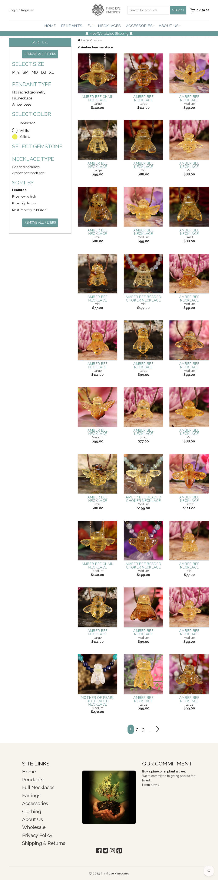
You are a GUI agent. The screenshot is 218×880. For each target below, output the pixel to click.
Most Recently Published (29, 210)
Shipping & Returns (43, 843)
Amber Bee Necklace (143, 98)
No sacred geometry (28, 92)
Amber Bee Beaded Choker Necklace (143, 298)
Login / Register (21, 10)
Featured (19, 190)
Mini (16, 72)
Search (178, 10)
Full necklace (22, 98)
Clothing (31, 811)
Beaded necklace (26, 167)
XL (51, 72)
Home (50, 26)
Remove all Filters (40, 54)
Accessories (139, 26)
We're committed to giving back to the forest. (168, 776)
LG (43, 72)
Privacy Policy (37, 835)
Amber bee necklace (97, 47)
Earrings (31, 795)
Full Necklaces (104, 26)
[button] (99, 850)
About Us (169, 26)
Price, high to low (24, 203)
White (24, 130)
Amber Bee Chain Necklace (98, 98)
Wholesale (34, 827)
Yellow (25, 137)
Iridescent (27, 123)
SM (26, 72)
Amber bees (21, 104)
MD (35, 72)
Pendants (71, 26)
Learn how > (150, 785)
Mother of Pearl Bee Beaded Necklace (98, 701)
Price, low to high (24, 196)
